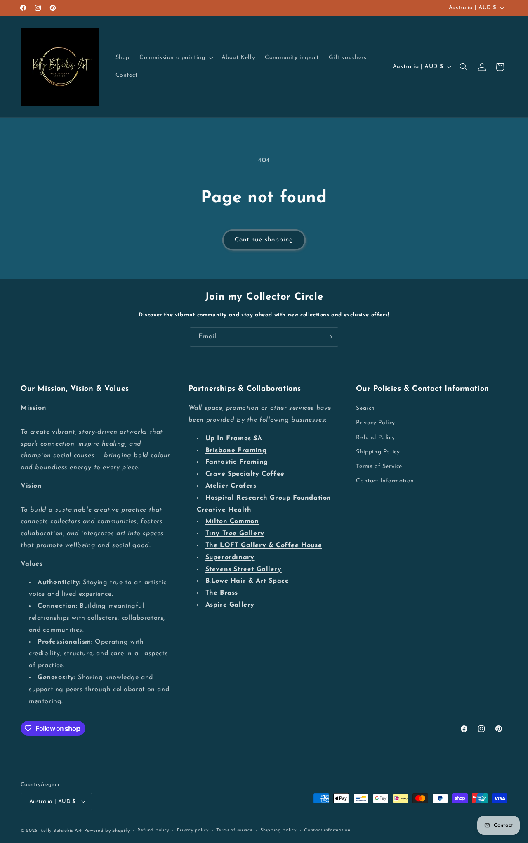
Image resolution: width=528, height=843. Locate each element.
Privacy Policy (375, 423)
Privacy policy (193, 830)
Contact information (327, 830)
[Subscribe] (329, 337)
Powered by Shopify (107, 830)
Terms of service (234, 830)
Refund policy (153, 830)
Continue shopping (264, 240)
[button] (175, 57)
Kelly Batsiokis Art (61, 830)
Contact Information (385, 481)
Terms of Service (379, 466)
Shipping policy (278, 830)
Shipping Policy (378, 452)
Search (365, 409)
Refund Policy (375, 437)
